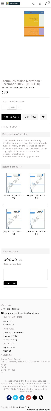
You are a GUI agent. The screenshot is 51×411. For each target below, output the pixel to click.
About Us (8, 321)
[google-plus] (28, 397)
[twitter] (15, 397)
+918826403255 (11, 309)
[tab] (34, 4)
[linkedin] (21, 397)
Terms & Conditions (13, 332)
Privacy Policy (10, 339)
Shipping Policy (10, 336)
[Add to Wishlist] (43, 117)
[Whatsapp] (34, 397)
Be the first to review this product (18, 87)
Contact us (8, 324)
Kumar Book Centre (22, 407)
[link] (41, 397)
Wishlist (7, 351)
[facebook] (9, 397)
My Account (9, 347)
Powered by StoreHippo (38, 409)
